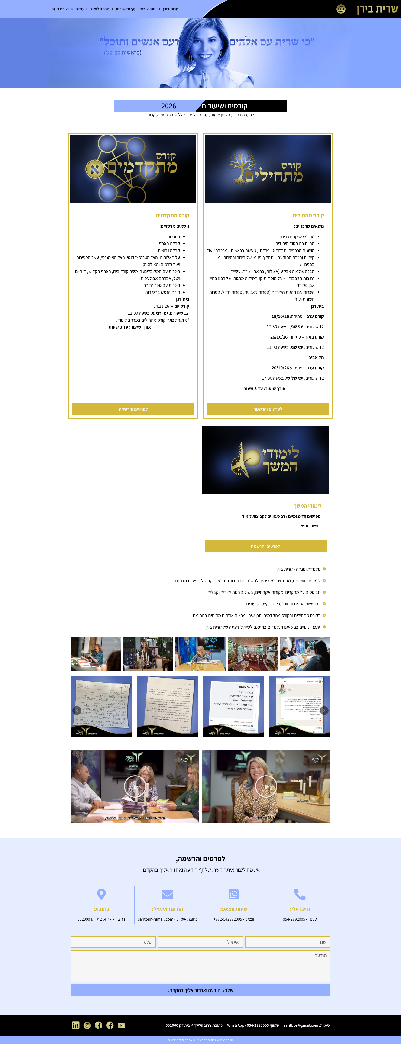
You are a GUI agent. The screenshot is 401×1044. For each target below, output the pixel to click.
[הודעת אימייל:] (167, 894)
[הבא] (324, 710)
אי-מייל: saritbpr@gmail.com (307, 1025)
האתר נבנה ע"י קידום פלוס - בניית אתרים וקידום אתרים (200, 1040)
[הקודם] (76, 710)
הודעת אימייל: (167, 908)
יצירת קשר (60, 9)
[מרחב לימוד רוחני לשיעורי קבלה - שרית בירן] (266, 786)
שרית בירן (171, 9)
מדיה (79, 9)
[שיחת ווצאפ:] (233, 894)
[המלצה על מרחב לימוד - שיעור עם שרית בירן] (135, 786)
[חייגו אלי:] (300, 894)
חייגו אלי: (300, 908)
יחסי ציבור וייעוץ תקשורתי (136, 9)
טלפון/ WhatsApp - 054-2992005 (253, 1025)
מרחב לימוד (99, 9)
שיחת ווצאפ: (233, 908)
